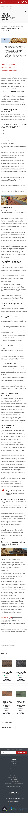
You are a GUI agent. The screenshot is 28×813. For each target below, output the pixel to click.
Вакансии (14, 765)
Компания (14, 759)
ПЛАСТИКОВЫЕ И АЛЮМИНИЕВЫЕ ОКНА (14, 783)
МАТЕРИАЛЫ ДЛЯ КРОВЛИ (14, 775)
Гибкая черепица (5, 95)
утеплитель (12, 645)
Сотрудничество (14, 768)
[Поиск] (26, 2)
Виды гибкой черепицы (6, 66)
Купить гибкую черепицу (6, 617)
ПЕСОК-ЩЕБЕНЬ (14, 779)
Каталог (14, 772)
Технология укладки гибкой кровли (9, 70)
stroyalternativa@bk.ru (15, 801)
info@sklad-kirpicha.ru (15, 803)
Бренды (14, 763)
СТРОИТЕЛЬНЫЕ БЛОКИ (14, 781)
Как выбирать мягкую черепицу (8, 67)
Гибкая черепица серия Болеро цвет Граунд (7, 672)
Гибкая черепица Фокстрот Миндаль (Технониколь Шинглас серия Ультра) (7, 704)
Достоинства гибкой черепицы (8, 64)
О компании (14, 761)
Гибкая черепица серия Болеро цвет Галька (21, 672)
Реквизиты (14, 767)
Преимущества (4, 69)
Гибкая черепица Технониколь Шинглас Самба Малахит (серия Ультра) (21, 704)
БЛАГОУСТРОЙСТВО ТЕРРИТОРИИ (14, 786)
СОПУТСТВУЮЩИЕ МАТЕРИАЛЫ (14, 785)
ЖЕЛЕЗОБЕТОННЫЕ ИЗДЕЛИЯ (14, 777)
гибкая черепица (5, 645)
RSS (25, 11)
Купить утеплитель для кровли (14, 568)
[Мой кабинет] (19, 2)
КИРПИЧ (14, 774)
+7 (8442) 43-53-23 (13, 792)
